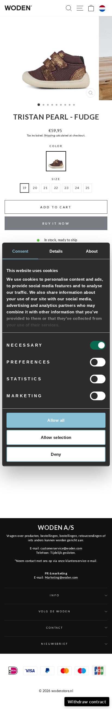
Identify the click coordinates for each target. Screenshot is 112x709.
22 (56, 188)
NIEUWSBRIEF (54, 643)
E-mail (78, 678)
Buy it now (56, 223)
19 (25, 188)
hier (86, 693)
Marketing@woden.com (61, 577)
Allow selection (56, 437)
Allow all (55, 420)
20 (35, 188)
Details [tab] (56, 251)
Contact (54, 627)
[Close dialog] (107, 649)
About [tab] (92, 251)
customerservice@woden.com (61, 548)
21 (45, 188)
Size (56, 179)
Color (56, 146)
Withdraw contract (87, 701)
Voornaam (47, 678)
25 (88, 188)
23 (66, 188)
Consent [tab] (20, 251)
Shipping (49, 135)
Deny (56, 454)
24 (77, 188)
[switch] (97, 362)
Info (54, 595)
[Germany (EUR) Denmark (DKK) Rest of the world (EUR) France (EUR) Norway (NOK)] (102, 8)
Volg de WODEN (54, 611)
